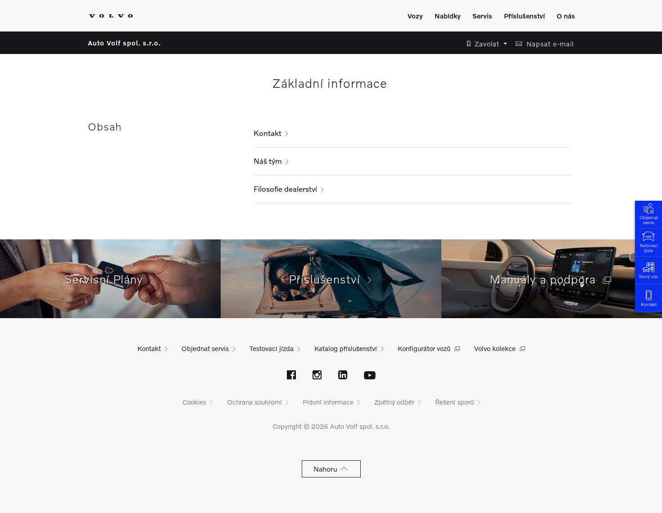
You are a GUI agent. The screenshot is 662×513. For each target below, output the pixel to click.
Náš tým (268, 161)
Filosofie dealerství (285, 189)
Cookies (194, 402)
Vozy (415, 16)
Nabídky (448, 16)
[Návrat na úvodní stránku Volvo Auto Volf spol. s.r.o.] (111, 15)
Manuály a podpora (546, 279)
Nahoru (327, 468)
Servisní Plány (107, 279)
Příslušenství (524, 16)
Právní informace (328, 402)
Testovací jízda (648, 248)
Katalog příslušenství (345, 348)
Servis (482, 16)
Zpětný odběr (394, 402)
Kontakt (267, 133)
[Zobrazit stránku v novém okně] (291, 375)
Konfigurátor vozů (424, 348)
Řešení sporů (454, 402)
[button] (484, 44)
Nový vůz (648, 276)
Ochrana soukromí (254, 402)
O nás (566, 16)
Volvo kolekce (495, 348)
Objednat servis (648, 220)
